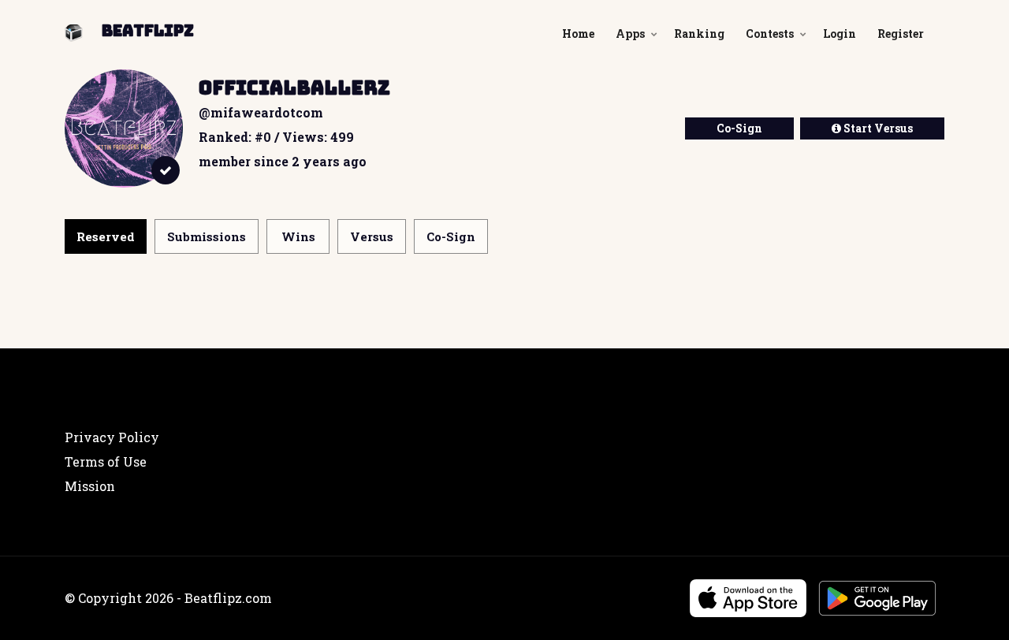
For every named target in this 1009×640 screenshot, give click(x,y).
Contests (770, 33)
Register (900, 33)
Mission (90, 486)
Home (578, 33)
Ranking (699, 33)
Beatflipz (148, 30)
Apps (630, 33)
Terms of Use (106, 461)
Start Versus (877, 128)
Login (839, 33)
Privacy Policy (112, 437)
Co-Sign (739, 128)
